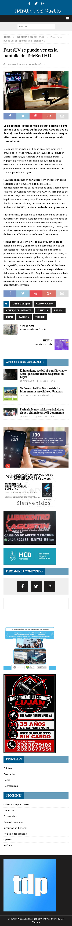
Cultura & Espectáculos (16, 804)
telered (40, 317)
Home (6, 780)
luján (9, 317)
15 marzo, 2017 (29, 395)
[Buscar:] (36, 26)
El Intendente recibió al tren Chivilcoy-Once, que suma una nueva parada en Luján (43, 374)
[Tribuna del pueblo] (36, 13)
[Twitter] (36, 3)
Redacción (37, 64)
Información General (15, 828)
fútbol (58, 310)
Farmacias (9, 774)
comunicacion (44, 304)
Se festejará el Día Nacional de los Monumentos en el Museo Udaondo (41, 390)
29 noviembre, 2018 (16, 64)
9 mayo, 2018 (28, 380)
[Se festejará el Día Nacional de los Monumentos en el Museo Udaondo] (10, 394)
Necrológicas (10, 786)
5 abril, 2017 (28, 416)
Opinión (7, 839)
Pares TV (24, 317)
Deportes (8, 810)
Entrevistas (10, 816)
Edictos (7, 768)
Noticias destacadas (15, 834)
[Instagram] (43, 3)
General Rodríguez (13, 822)
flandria (42, 310)
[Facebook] (29, 3)
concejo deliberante (18, 310)
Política (7, 845)
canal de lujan (21, 304)
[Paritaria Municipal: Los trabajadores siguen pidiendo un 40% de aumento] (10, 412)
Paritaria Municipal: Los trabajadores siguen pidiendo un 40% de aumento (42, 411)
